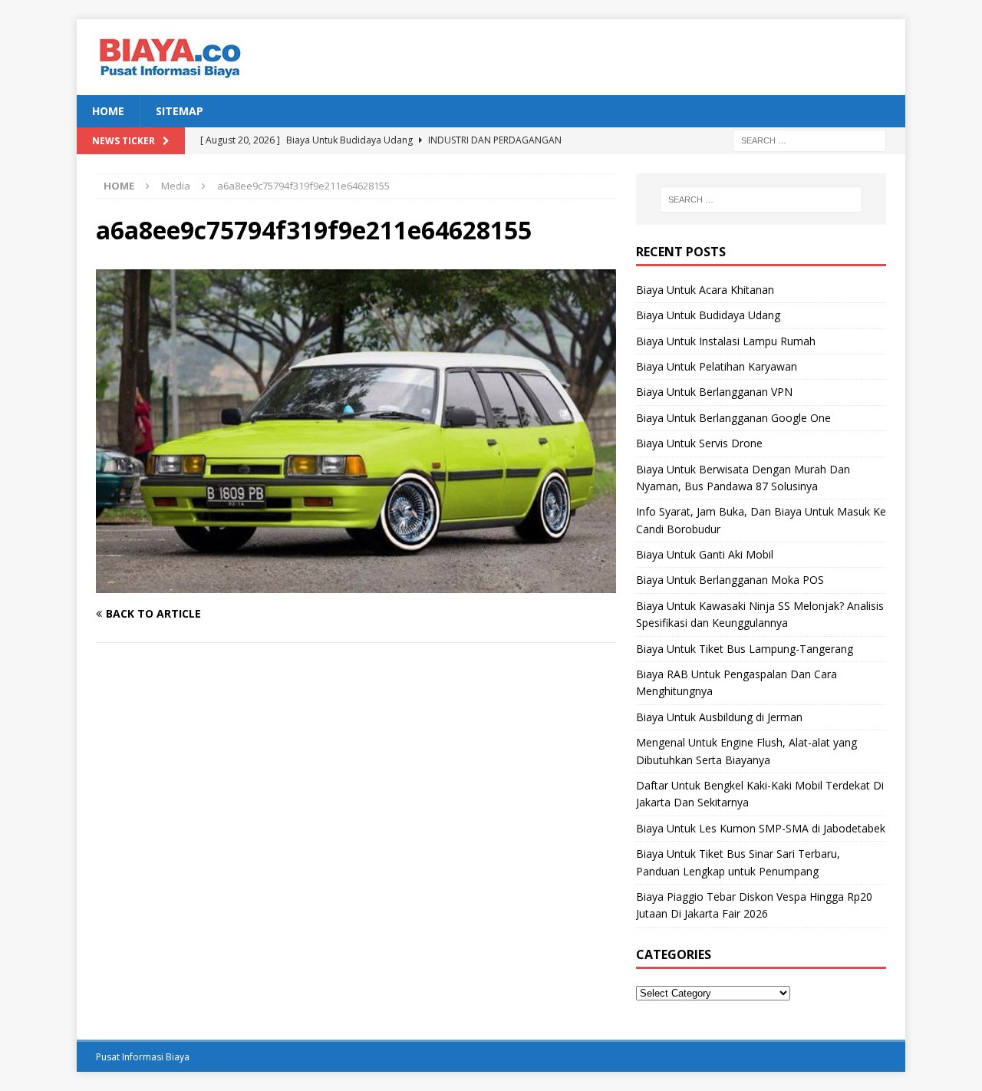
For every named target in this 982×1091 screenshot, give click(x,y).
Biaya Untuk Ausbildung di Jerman (719, 717)
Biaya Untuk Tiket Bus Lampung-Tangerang (744, 648)
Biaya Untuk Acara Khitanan (705, 289)
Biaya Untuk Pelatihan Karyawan (716, 366)
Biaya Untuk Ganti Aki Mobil (704, 554)
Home (108, 111)
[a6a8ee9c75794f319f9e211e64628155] (356, 583)
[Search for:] (809, 140)
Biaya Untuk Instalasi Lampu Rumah (726, 341)
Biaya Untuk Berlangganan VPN (714, 391)
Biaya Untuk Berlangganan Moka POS (730, 579)
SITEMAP (179, 111)
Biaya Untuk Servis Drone (699, 443)
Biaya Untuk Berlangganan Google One (733, 417)
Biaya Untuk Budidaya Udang (708, 315)
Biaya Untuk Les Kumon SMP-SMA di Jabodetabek (760, 828)
